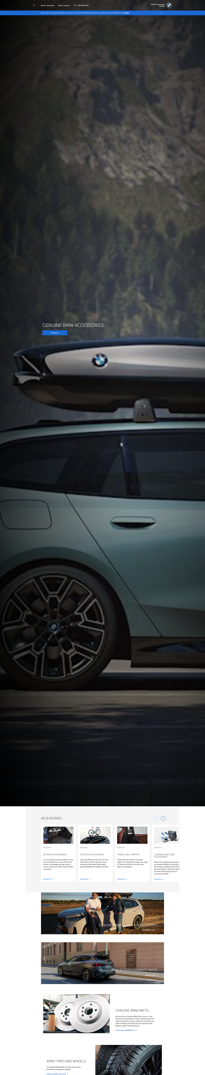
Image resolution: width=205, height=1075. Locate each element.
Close (161, 13)
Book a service (64, 5)
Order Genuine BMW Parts (125, 1030)
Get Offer (126, 13)
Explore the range (149, 930)
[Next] (163, 818)
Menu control (34, 5)
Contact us (55, 333)
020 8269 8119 (83, 5)
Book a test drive (47, 5)
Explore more (150, 975)
